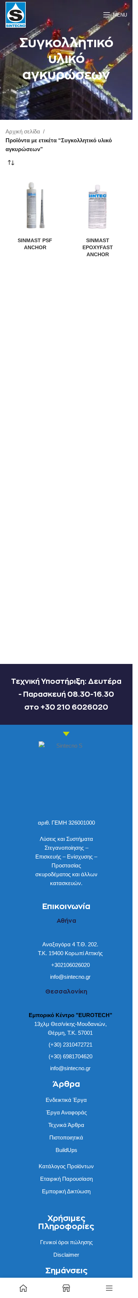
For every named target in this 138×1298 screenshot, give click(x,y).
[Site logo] (16, 14)
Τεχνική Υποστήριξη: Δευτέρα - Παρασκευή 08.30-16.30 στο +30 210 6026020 (66, 694)
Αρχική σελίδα (23, 131)
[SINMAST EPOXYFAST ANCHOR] (97, 205)
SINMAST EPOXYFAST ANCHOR (97, 247)
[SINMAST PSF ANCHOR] (35, 205)
